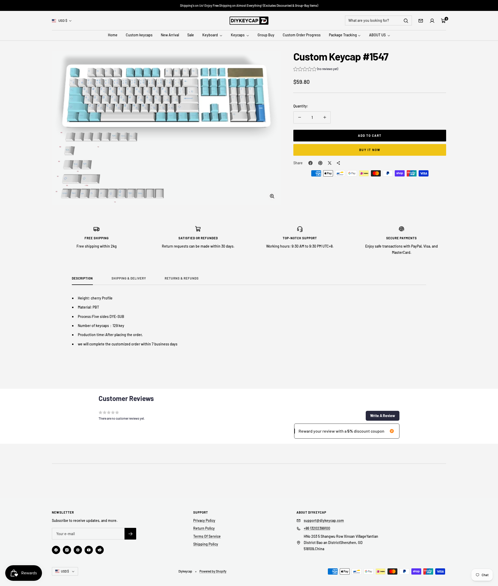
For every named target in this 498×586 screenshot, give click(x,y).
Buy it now (370, 150)
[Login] (432, 20)
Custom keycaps (139, 35)
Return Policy (204, 528)
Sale (190, 35)
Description (82, 278)
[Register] (130, 534)
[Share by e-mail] (338, 163)
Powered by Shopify (212, 571)
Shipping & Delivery (129, 278)
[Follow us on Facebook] (56, 550)
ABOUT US (377, 35)
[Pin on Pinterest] (320, 163)
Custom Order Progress (302, 35)
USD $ (63, 20)
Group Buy (266, 35)
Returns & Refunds (182, 278)
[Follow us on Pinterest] (78, 550)
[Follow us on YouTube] (89, 550)
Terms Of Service (207, 536)
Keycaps (238, 35)
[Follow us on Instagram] (67, 550)
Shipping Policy (205, 544)
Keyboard (210, 35)
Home (112, 35)
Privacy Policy (204, 520)
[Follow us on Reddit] (99, 550)
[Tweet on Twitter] (330, 163)
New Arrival (170, 35)
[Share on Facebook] (310, 163)
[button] (315, 69)
